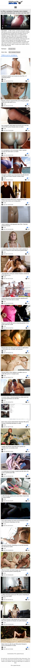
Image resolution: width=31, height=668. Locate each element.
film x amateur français (14, 52)
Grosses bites (12, 48)
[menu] (15, 7)
